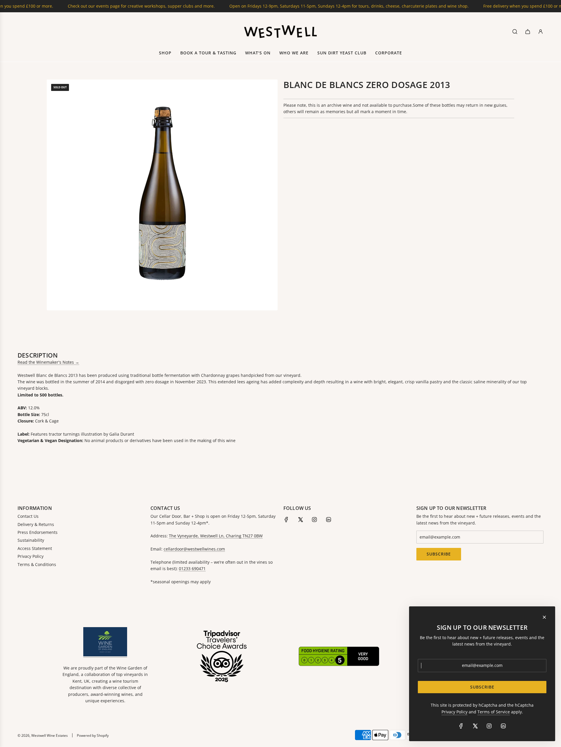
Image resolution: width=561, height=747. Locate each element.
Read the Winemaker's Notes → (48, 362)
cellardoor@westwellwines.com (194, 549)
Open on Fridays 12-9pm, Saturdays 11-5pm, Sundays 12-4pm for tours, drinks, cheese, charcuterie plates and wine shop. (327, 6)
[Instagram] (314, 519)
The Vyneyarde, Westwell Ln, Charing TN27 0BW (216, 536)
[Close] (544, 617)
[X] (300, 519)
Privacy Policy (454, 712)
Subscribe (439, 554)
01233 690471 (192, 568)
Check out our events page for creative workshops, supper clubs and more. (119, 6)
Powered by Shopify (93, 735)
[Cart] (527, 31)
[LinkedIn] (328, 519)
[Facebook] (286, 519)
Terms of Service (493, 712)
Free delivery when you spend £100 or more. (504, 6)
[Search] (514, 31)
